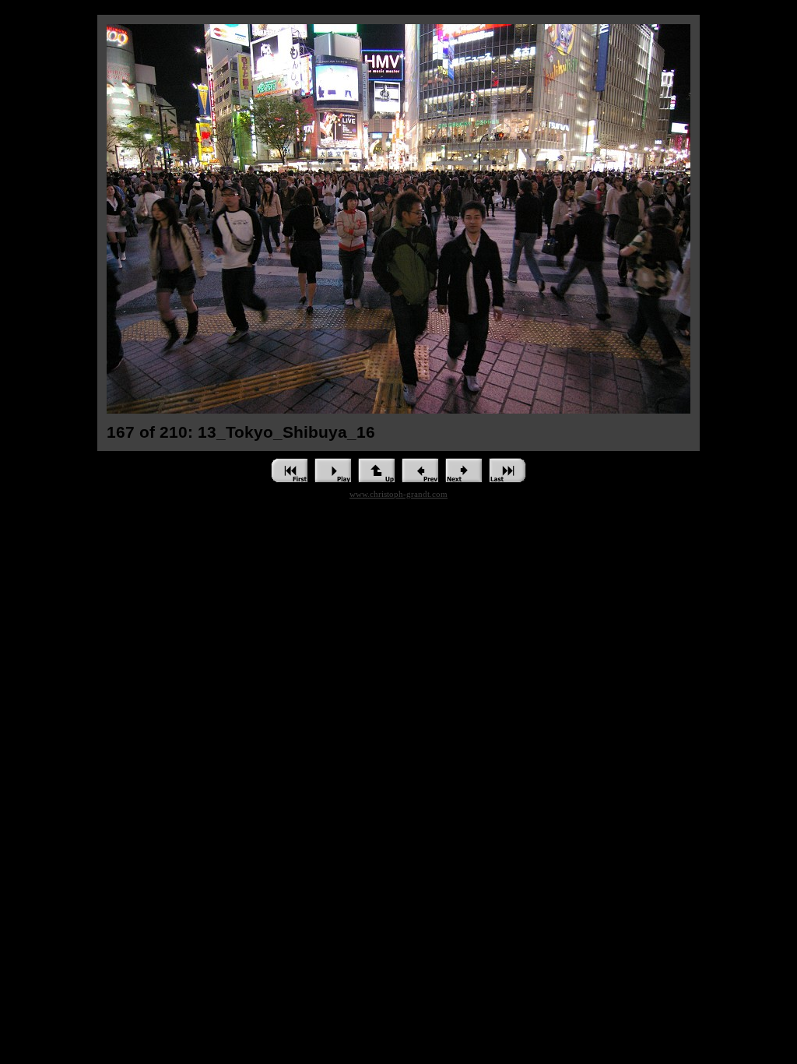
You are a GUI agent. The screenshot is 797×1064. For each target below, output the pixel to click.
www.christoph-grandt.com (398, 494)
